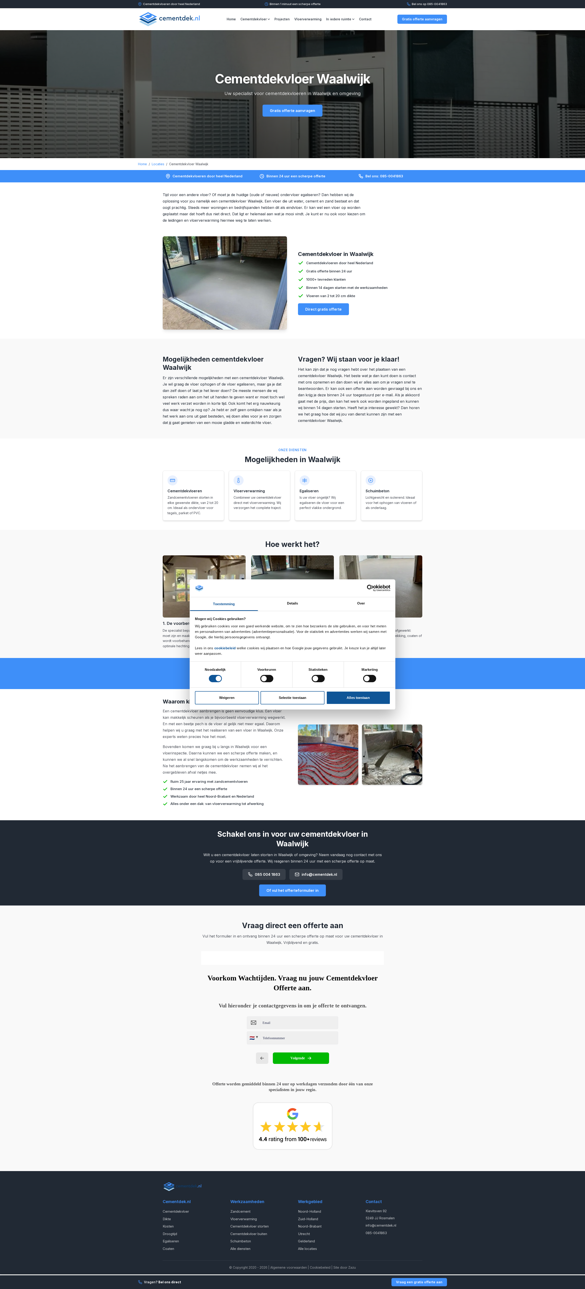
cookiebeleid (225, 648)
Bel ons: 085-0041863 (384, 176)
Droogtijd (170, 1234)
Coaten (168, 1248)
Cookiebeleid (320, 1267)
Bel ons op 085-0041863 (429, 4)
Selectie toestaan (292, 698)
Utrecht (304, 1234)
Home (231, 19)
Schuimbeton (240, 1241)
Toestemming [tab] (224, 604)
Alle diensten (240, 1248)
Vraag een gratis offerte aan (419, 1282)
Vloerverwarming (308, 19)
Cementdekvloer (253, 19)
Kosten (168, 1226)
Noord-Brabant (310, 1226)
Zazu (352, 1267)
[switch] (266, 678)
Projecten (282, 19)
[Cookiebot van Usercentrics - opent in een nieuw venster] (370, 588)
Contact (365, 19)
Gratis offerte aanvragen (422, 19)
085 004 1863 (267, 874)
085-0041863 (376, 1233)
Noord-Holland (309, 1211)
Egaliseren (171, 1241)
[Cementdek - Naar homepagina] (169, 19)
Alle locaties (307, 1248)
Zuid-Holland (308, 1219)
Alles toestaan (358, 698)
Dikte (167, 1219)
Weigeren (226, 698)
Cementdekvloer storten (249, 1226)
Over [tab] (361, 603)
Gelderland (306, 1241)
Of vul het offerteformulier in (292, 890)
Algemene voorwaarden (288, 1267)
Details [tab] (292, 603)
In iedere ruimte (338, 19)
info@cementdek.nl (319, 874)
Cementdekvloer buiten (248, 1234)
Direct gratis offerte (323, 309)
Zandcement (240, 1211)
